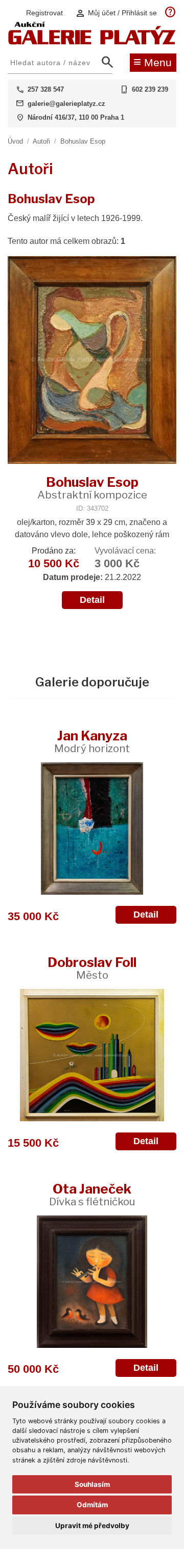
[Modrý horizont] (92, 828)
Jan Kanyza (92, 741)
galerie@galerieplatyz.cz (66, 103)
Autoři (41, 141)
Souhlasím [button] (92, 1484)
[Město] (92, 1055)
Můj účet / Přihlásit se (116, 13)
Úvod (15, 141)
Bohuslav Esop (82, 141)
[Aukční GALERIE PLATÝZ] (92, 42)
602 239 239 (150, 89)
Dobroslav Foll (92, 967)
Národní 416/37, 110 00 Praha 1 (76, 117)
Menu (152, 61)
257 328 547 (46, 89)
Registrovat (44, 13)
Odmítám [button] (92, 1505)
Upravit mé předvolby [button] (92, 1526)
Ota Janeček (92, 1194)
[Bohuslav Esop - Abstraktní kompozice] (92, 361)
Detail (92, 600)
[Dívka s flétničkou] (92, 1281)
